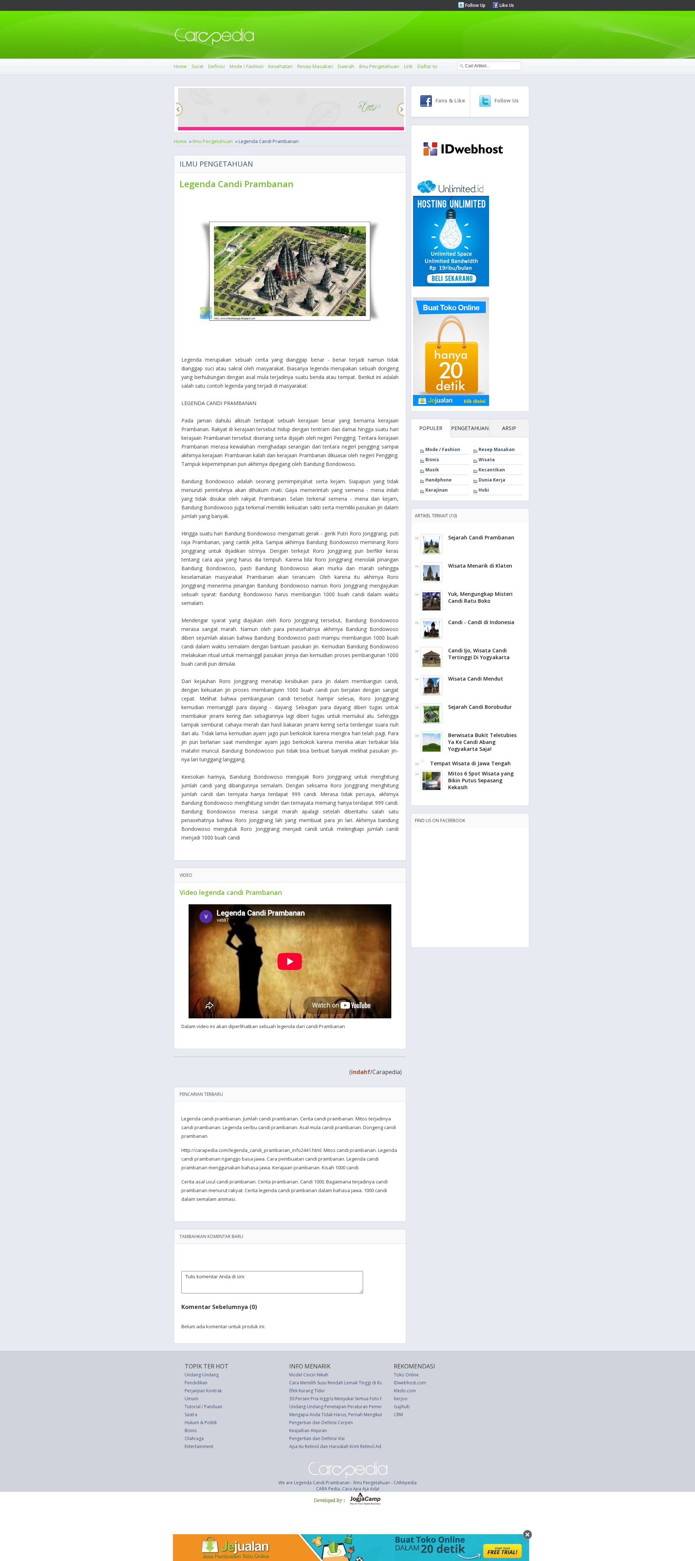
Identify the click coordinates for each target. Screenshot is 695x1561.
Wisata (487, 459)
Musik (432, 470)
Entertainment (199, 1446)
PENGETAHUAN (470, 428)
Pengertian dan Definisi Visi (317, 1438)
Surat (197, 66)
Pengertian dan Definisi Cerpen (321, 1422)
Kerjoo (401, 1399)
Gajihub (402, 1407)
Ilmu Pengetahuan (379, 66)
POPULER (430, 428)
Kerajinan (436, 490)
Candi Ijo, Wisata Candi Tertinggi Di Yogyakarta (479, 654)
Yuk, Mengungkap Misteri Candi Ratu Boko (480, 597)
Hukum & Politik (201, 1422)
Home (180, 66)
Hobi (484, 490)
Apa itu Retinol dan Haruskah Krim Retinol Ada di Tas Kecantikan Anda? (361, 1446)
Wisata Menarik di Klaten (480, 565)
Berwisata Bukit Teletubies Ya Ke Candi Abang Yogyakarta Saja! (482, 742)
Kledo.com (405, 1391)
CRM (398, 1414)
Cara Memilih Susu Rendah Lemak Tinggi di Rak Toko (342, 1383)
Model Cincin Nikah (308, 1375)
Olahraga (194, 1438)
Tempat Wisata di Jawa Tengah (470, 763)
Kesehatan (280, 66)
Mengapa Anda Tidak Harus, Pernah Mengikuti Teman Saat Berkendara (361, 1414)
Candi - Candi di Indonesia (481, 622)
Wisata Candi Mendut (475, 678)
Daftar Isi (427, 66)
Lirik (408, 66)
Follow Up (474, 5)
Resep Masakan (315, 66)
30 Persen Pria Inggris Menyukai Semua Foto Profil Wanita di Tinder (357, 1399)
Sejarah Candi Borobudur (480, 706)
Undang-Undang (202, 1375)
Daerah (346, 66)
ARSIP (509, 428)
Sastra (191, 1414)
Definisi (216, 66)
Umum (191, 1399)
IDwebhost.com (410, 1383)
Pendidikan (196, 1383)
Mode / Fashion (246, 66)
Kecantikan (492, 470)
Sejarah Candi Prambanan (481, 537)
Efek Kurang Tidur (307, 1391)
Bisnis (432, 459)
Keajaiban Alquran (308, 1430)
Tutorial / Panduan (203, 1407)
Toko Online (406, 1375)
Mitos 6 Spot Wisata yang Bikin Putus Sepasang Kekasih (481, 780)
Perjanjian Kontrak (203, 1391)
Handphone (438, 480)
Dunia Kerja (492, 480)
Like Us (506, 5)
